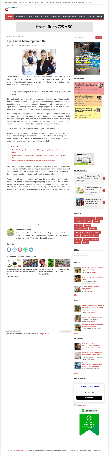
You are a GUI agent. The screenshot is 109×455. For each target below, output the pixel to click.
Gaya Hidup (19, 16)
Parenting (94, 235)
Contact (30, 3)
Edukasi (38, 16)
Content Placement (70, 3)
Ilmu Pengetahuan (69, 16)
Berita (30, 16)
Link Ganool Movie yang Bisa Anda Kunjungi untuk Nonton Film (93, 201)
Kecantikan (79, 232)
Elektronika (79, 221)
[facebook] (9, 249)
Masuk (99, 450)
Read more (84, 93)
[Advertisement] (38, 207)
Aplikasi (78, 218)
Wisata (99, 16)
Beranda (8, 3)
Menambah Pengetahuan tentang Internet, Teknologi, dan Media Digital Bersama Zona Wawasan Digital (92, 364)
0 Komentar (93, 272)
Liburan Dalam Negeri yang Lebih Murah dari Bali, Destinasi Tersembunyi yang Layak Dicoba (93, 307)
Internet (93, 228)
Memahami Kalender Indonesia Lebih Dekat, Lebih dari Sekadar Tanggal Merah (92, 354)
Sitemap (58, 3)
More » (76, 295)
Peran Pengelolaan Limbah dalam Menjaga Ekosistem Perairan (33, 160)
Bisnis (47, 16)
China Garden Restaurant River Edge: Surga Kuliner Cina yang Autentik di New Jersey (93, 277)
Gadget (96, 221)
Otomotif (85, 235)
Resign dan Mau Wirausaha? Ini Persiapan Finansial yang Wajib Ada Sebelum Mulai (85, 110)
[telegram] (31, 249)
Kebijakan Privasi (84, 3)
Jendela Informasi (19, 3)
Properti (55, 16)
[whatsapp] (25, 249)
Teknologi (95, 239)
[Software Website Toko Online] (84, 165)
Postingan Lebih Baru (13, 331)
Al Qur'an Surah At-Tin (92, 176)
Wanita (78, 243)
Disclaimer (39, 3)
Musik (77, 235)
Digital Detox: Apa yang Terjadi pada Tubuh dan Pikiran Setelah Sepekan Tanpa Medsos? (86, 85)
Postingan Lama (66, 331)
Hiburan (87, 225)
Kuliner (97, 232)
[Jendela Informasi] (12, 9)
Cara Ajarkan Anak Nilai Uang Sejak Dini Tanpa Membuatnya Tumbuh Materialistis (84, 97)
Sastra (90, 16)
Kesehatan (89, 232)
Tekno (81, 16)
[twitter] (14, 249)
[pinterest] (20, 249)
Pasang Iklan (49, 3)
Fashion (88, 221)
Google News (44, 334)
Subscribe (89, 398)
